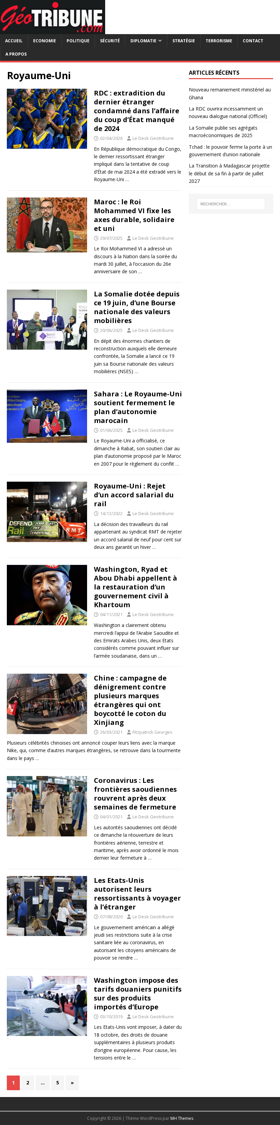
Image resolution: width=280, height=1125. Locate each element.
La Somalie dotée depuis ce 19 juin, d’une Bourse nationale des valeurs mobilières (137, 307)
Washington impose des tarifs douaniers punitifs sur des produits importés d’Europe (138, 993)
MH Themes (181, 1118)
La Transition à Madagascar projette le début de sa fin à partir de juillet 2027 (229, 173)
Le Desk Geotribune (153, 138)
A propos (16, 54)
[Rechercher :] (231, 204)
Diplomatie (143, 41)
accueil (14, 41)
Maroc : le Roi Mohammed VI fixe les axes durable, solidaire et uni (134, 215)
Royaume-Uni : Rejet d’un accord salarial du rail (134, 494)
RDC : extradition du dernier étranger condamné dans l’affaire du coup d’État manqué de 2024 (136, 110)
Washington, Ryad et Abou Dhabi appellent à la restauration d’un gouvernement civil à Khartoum (135, 587)
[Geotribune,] (52, 30)
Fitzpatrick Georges (152, 732)
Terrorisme (219, 41)
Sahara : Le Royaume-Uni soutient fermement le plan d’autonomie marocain (138, 407)
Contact (253, 41)
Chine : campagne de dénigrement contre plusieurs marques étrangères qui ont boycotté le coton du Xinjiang (130, 700)
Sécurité (110, 41)
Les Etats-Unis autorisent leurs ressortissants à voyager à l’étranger (137, 893)
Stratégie (183, 41)
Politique (78, 41)
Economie (44, 41)
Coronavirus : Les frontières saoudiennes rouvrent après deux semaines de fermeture (135, 794)
